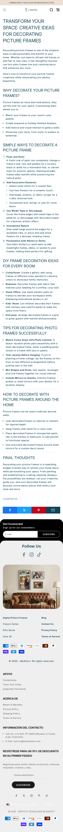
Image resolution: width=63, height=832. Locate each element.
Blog (43, 617)
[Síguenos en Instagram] (31, 554)
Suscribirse (23, 785)
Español (49, 804)
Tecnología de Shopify (42, 811)
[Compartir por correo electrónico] (53, 510)
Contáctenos (9, 680)
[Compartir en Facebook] (10, 510)
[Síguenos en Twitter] (23, 795)
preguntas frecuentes (14, 689)
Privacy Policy (49, 630)
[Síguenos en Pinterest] (39, 795)
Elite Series (9, 630)
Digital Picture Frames (15, 617)
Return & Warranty (12, 704)
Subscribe (49, 534)
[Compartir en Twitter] (24, 510)
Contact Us (47, 624)
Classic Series (11, 624)
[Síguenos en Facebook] (24, 554)
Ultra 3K (7, 636)
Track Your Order (12, 684)
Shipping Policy (11, 713)
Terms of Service (50, 636)
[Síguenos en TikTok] (39, 554)
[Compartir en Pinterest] (39, 510)
